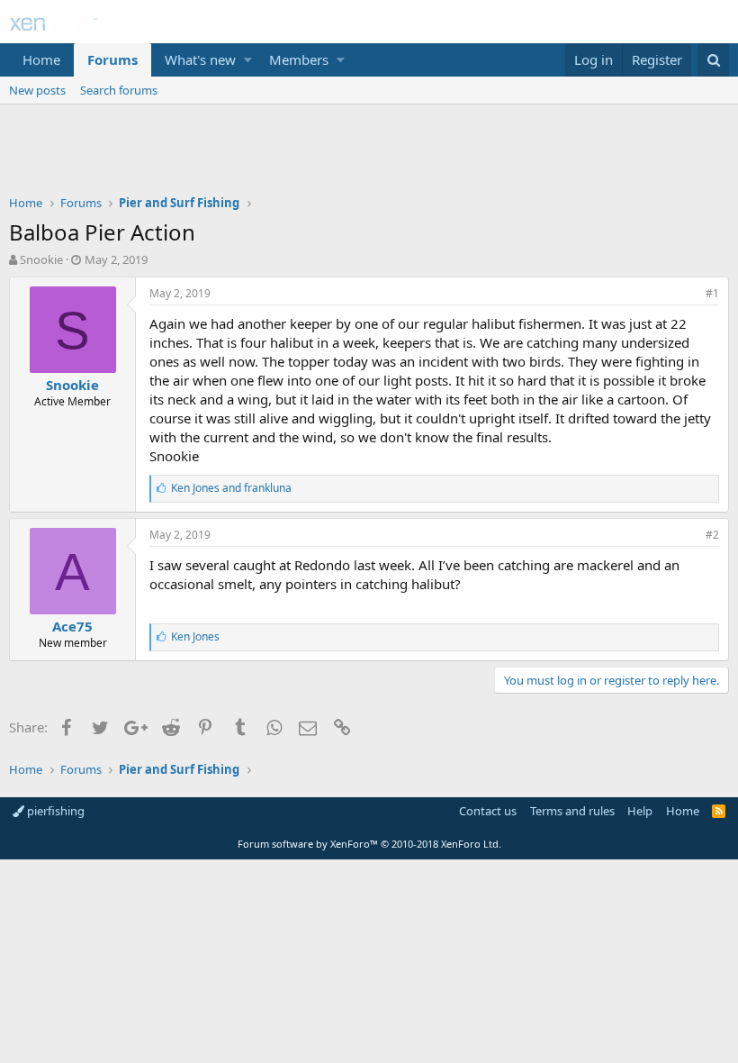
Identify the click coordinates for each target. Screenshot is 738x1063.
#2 (712, 534)
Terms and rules (572, 811)
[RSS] (718, 811)
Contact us (488, 811)
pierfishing (54, 811)
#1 (712, 293)
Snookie (41, 259)
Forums (112, 59)
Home (41, 59)
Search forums (119, 90)
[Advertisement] (369, 154)
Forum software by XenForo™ (369, 843)
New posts (37, 90)
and (231, 487)
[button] (247, 60)
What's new (200, 59)
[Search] (713, 60)
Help (639, 811)
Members (298, 59)
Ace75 (72, 626)
